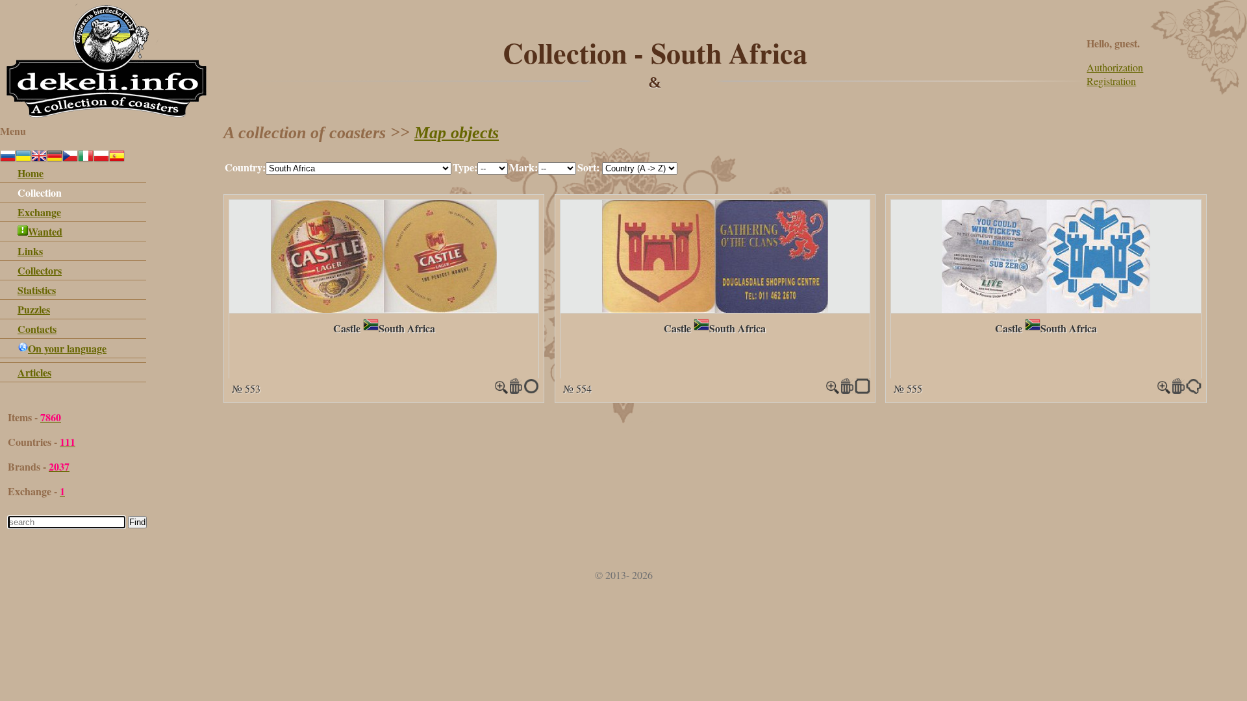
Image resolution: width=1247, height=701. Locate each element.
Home (31, 173)
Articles (34, 372)
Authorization (1115, 67)
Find (137, 522)
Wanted (45, 231)
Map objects (456, 132)
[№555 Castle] (1046, 308)
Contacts (37, 328)
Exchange (39, 211)
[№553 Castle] (384, 308)
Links (30, 250)
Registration (1111, 81)
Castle (346, 328)
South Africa (407, 328)
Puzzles (34, 309)
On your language (67, 348)
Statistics (37, 289)
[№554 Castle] (715, 308)
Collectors (40, 270)
